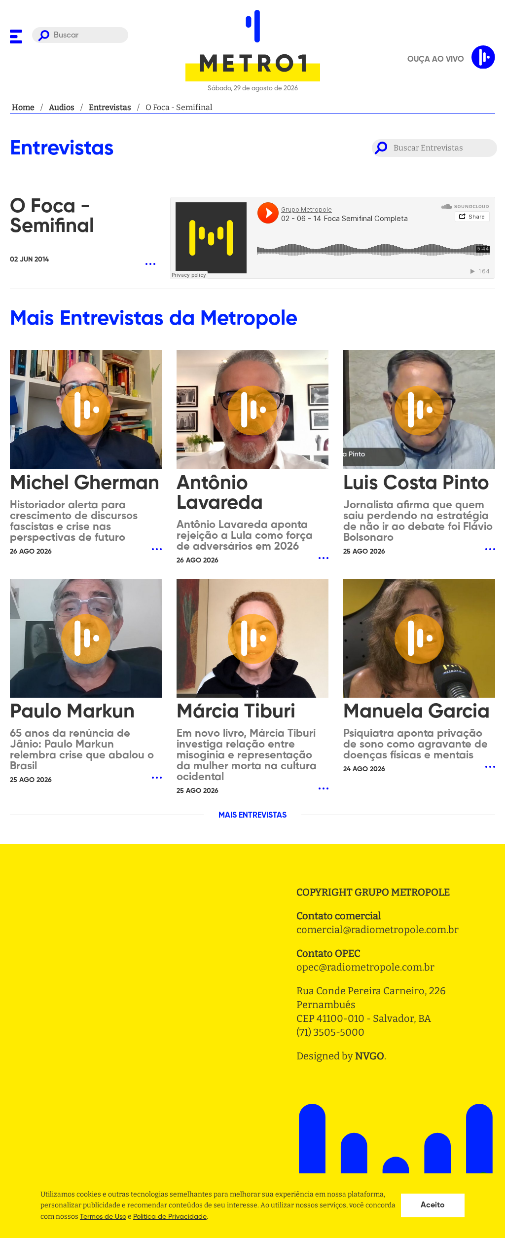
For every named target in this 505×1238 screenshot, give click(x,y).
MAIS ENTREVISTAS (252, 816)
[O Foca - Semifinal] (82, 246)
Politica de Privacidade (170, 1216)
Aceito (433, 1205)
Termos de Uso (103, 1216)
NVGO (369, 1056)
